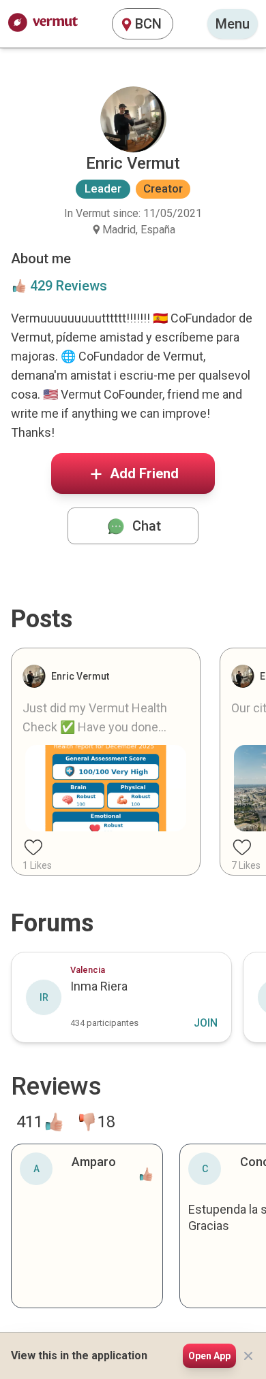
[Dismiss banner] (248, 1356)
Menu (233, 24)
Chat (146, 526)
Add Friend (144, 473)
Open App (209, 1355)
